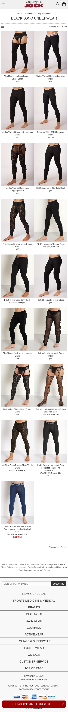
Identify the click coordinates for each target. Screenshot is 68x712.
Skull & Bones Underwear (39, 567)
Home (19, 13)
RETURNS (23, 685)
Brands (34, 607)
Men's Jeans (59, 564)
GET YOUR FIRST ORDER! (38, 703)
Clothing (34, 627)
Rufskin (47, 570)
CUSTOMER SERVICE (39, 685)
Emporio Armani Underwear (31, 570)
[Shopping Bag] (64, 4)
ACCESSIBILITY (26, 689)
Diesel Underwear (59, 567)
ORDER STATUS (41, 689)
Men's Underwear (9, 564)
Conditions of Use (34, 708)
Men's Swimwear (8, 567)
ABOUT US (12, 685)
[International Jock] (34, 2)
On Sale (34, 654)
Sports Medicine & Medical (34, 600)
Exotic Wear (34, 648)
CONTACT (55, 685)
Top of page (34, 668)
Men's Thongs (47, 564)
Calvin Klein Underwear (29, 564)
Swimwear (34, 621)
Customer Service (34, 661)
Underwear (34, 614)
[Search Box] (58, 4)
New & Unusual (34, 594)
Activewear (34, 634)
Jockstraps (21, 567)
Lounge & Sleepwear (34, 641)
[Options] (3, 25)
